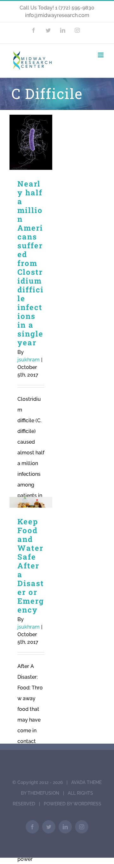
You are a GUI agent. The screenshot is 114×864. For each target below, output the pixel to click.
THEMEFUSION (43, 793)
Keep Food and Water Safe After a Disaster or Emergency (30, 502)
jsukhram (28, 360)
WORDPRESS (87, 803)
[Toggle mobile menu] (101, 55)
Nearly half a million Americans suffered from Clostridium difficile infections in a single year (30, 142)
